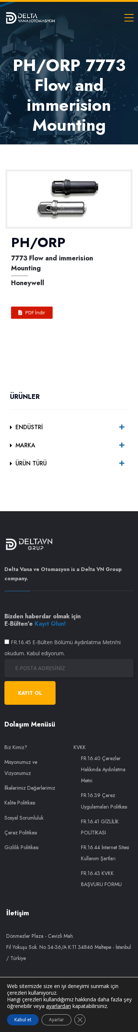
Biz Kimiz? (15, 747)
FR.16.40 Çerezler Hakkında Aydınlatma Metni (103, 769)
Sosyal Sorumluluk (23, 817)
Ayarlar (56, 1019)
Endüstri (29, 427)
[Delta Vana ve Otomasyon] (30, 17)
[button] (32, 313)
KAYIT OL (30, 693)
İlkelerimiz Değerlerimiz (29, 788)
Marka (25, 445)
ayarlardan (58, 1006)
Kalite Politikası (19, 802)
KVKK (80, 747)
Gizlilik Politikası (21, 847)
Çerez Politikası (20, 832)
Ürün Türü (31, 463)
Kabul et (22, 1019)
